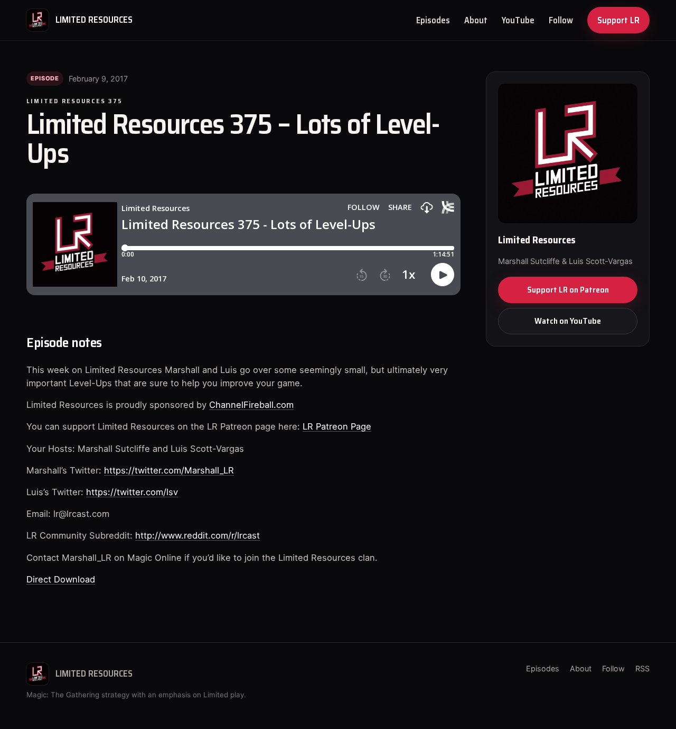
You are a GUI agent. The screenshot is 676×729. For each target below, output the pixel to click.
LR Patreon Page (337, 426)
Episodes (433, 20)
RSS (642, 668)
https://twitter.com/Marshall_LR (169, 470)
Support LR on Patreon (568, 289)
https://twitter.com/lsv (132, 492)
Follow (561, 20)
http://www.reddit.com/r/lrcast (197, 535)
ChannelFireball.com (251, 404)
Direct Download (60, 579)
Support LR (618, 20)
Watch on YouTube (567, 320)
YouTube (518, 20)
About (475, 20)
